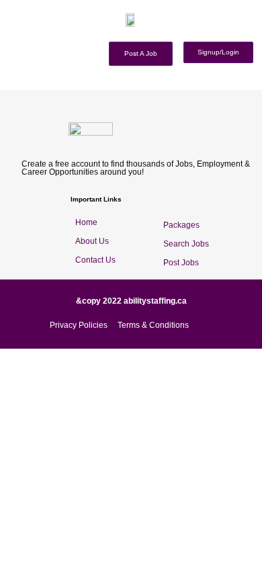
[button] (257, 34)
